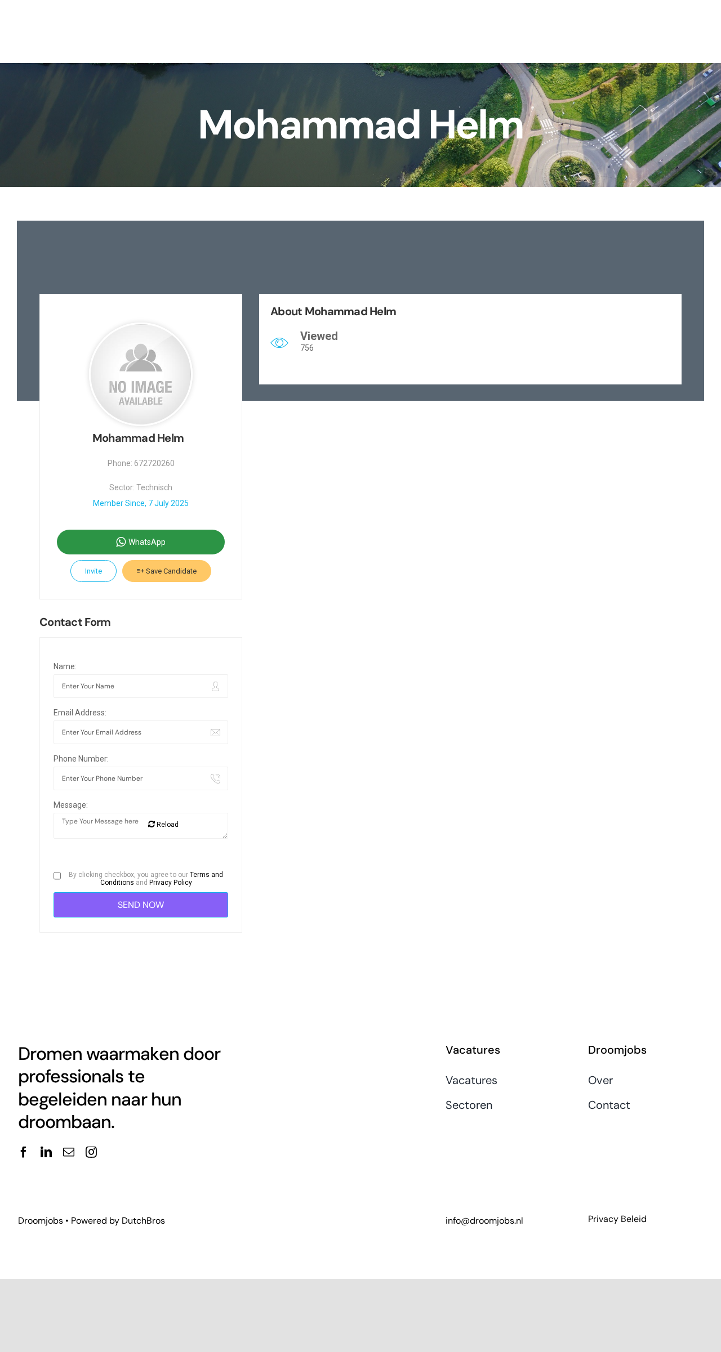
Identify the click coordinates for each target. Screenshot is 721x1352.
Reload (167, 825)
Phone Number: (81, 758)
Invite (93, 571)
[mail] (68, 1152)
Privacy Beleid (617, 1219)
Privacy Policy (170, 883)
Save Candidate (170, 571)
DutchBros (143, 1220)
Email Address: (80, 712)
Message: (71, 804)
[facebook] (23, 1152)
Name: (65, 666)
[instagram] (91, 1152)
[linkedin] (46, 1152)
